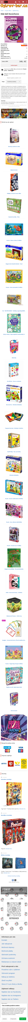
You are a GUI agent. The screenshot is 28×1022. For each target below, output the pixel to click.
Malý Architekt (14, 170)
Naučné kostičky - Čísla (14, 217)
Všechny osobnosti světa (14, 146)
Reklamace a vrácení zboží (11, 962)
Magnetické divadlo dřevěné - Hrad (14, 264)
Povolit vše (22, 1019)
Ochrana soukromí (8, 958)
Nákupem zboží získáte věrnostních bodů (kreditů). (14, 74)
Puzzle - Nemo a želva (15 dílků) (14, 240)
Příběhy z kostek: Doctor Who (14, 193)
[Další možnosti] (26, 2)
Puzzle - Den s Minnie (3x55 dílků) (14, 522)
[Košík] (23, 2)
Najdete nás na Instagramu (11, 995)
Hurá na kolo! (14, 710)
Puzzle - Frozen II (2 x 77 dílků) (14, 545)
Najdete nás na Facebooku (11, 992)
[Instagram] (14, 909)
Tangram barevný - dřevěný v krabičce (14, 428)
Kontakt (4, 940)
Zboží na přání (7, 980)
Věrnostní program (8, 973)
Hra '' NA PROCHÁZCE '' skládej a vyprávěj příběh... (14, 311)
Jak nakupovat (7, 944)
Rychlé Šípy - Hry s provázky (14, 451)
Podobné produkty (11, 81)
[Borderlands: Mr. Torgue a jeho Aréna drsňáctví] (14, 114)
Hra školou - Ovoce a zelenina (14, 381)
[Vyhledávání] (19, 2)
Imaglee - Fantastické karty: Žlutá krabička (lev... (14, 640)
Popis (3, 81)
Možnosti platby (7, 951)
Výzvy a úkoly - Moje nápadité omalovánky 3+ (14, 334)
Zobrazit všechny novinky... (14, 876)
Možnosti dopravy (8, 947)
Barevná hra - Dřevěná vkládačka (14, 404)
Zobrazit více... (22, 809)
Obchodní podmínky (9, 954)
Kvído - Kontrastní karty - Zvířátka (14, 592)
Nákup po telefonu (8, 977)
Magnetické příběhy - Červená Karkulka (14, 569)
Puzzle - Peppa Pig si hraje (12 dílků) (14, 663)
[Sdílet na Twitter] (15, 880)
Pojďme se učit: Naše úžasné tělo (14, 687)
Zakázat (4, 1019)
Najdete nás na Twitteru (10, 999)
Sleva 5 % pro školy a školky (12, 984)
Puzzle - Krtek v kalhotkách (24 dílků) (14, 498)
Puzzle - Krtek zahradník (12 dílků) (14, 287)
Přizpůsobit (13, 1019)
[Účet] (16, 2)
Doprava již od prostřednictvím (15, 69)
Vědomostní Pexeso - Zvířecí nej (14, 616)
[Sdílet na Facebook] (13, 880)
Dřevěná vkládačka (14, 475)
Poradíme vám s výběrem (11, 969)
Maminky (14, 357)
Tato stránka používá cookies (11, 1005)
